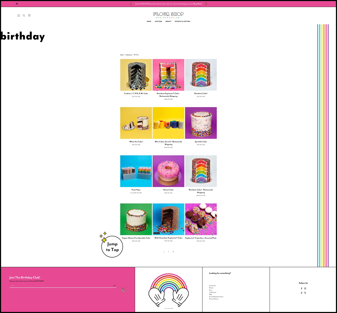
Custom (158, 21)
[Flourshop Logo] (168, 15)
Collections (128, 55)
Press (210, 290)
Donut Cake (168, 190)
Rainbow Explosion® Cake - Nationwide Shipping (168, 94)
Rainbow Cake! (200, 93)
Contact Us (212, 285)
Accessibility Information (216, 297)
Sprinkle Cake (201, 142)
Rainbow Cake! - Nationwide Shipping (201, 191)
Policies (211, 288)
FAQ (210, 294)
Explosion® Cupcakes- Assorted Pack (200, 238)
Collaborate (212, 292)
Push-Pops (136, 190)
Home (122, 55)
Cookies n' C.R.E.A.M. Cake (136, 93)
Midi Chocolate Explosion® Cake (168, 238)
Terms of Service (213, 299)
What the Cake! (136, 142)
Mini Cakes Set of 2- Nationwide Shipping (168, 143)
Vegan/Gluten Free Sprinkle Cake (136, 238)
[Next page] (173, 252)
